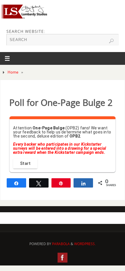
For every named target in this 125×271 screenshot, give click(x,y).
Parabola (61, 243)
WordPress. (85, 243)
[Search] (111, 41)
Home (13, 72)
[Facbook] (62, 258)
